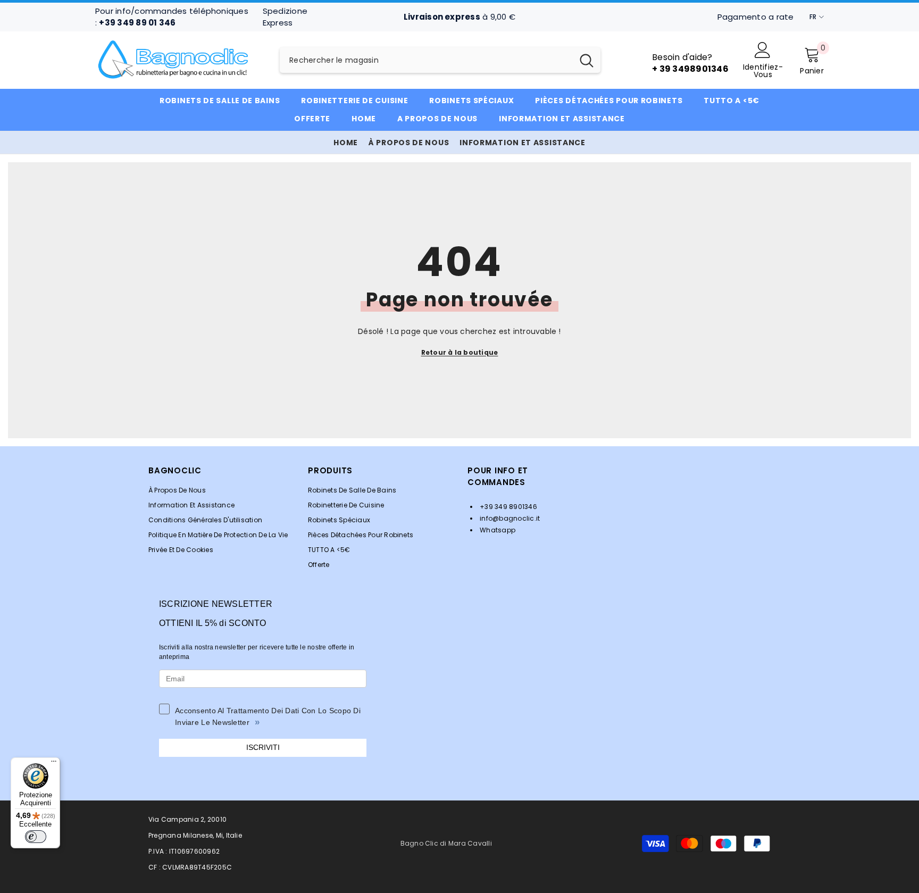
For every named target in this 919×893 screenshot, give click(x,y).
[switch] (35, 836)
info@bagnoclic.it (509, 518)
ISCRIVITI (263, 747)
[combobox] (426, 60)
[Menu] (53, 763)
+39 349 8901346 (507, 506)
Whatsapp (496, 530)
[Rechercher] (440, 60)
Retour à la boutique (459, 352)
